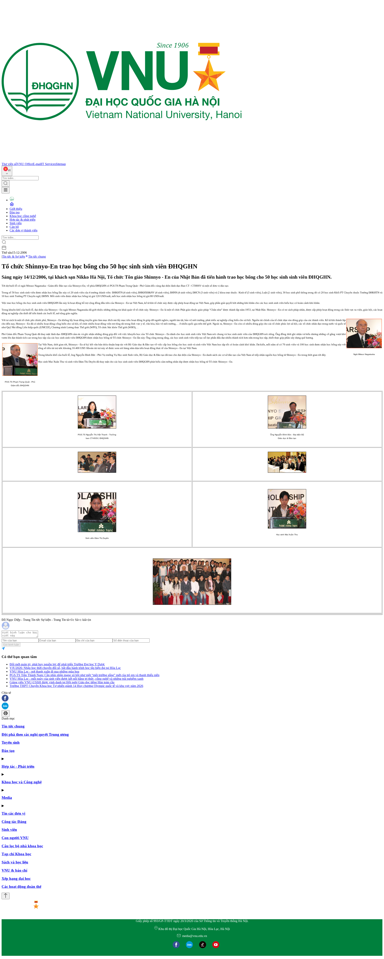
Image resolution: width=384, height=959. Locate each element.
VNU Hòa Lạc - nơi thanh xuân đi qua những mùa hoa (44, 671)
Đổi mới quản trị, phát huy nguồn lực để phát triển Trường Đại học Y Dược (57, 664)
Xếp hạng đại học (16, 878)
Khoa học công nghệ (23, 216)
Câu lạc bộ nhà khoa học (22, 846)
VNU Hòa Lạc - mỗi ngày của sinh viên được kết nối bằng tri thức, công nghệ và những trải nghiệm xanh (76, 678)
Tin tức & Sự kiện (13, 256)
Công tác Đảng (14, 821)
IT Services (48, 164)
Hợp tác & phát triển (22, 219)
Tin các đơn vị (13, 813)
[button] (192, 698)
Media (7, 798)
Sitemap (61, 164)
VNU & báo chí (14, 870)
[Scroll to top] (6, 896)
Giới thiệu (16, 208)
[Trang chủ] (122, 160)
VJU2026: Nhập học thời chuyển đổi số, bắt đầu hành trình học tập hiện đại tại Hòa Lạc (65, 668)
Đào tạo (15, 212)
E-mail (37, 164)
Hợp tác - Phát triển (18, 766)
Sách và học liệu (15, 862)
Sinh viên (16, 223)
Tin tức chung (37, 256)
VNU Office (25, 164)
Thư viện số (9, 164)
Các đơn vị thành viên (23, 230)
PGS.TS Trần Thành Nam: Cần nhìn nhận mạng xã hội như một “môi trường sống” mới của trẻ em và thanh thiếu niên (84, 675)
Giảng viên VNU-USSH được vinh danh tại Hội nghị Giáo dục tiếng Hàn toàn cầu (62, 682)
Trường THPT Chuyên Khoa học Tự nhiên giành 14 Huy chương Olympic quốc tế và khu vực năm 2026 (76, 686)
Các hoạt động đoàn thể (21, 886)
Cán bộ (14, 226)
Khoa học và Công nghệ (22, 782)
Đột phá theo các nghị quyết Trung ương (35, 734)
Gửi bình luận (11, 644)
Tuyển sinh (11, 742)
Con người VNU (15, 838)
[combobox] (7, 171)
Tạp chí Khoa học (16, 854)
